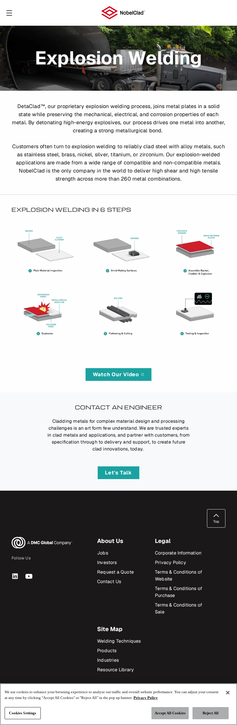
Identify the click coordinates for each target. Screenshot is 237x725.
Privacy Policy (146, 698)
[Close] (227, 692)
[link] (119, 374)
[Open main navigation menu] (9, 12)
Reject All (211, 713)
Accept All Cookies (170, 713)
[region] (118, 704)
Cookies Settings (22, 713)
